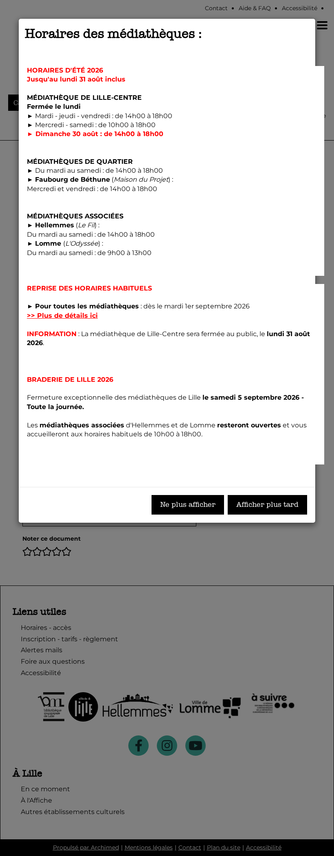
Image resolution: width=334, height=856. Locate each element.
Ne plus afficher (187, 504)
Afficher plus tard (267, 504)
